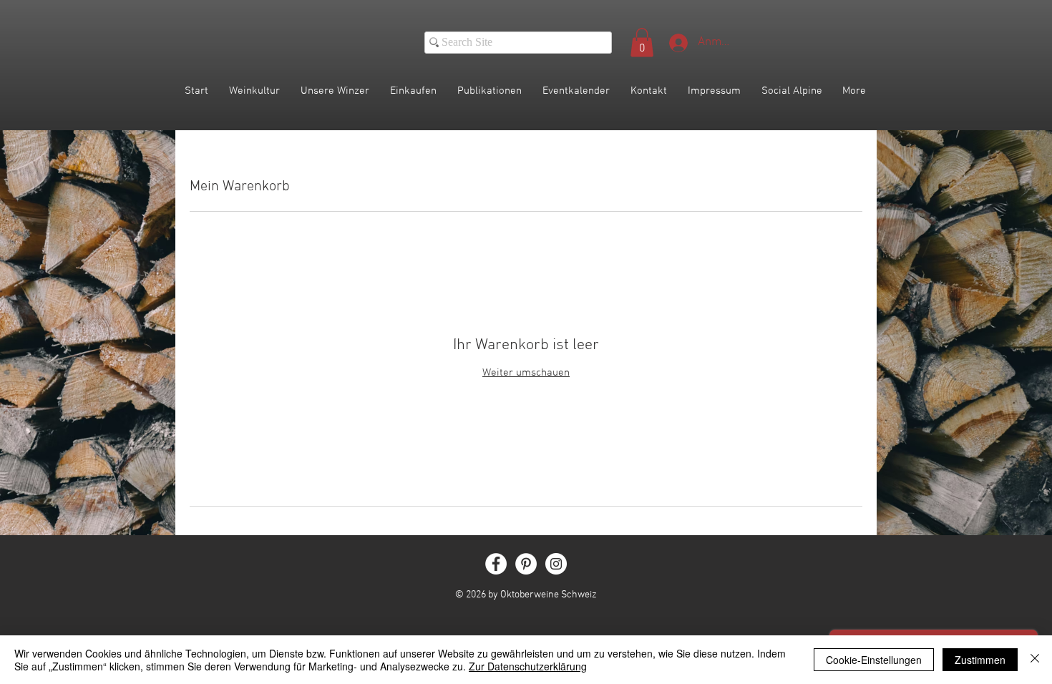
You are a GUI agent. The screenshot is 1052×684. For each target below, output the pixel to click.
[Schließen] (1034, 660)
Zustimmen (980, 660)
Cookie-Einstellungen (874, 660)
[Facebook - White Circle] (496, 564)
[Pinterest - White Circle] (526, 564)
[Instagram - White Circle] (556, 564)
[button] (642, 42)
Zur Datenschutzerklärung (528, 666)
